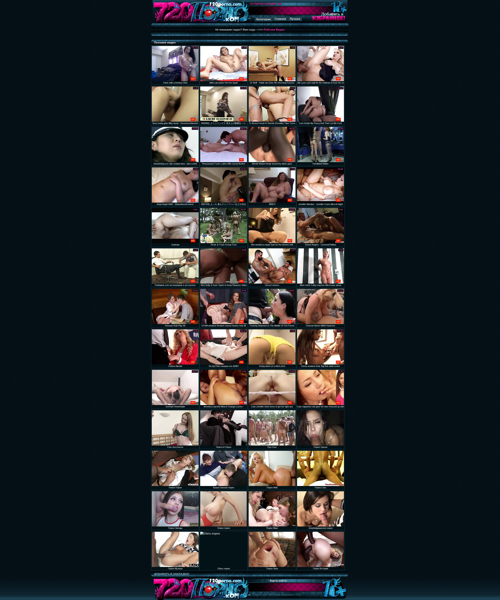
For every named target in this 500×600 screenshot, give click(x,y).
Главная (280, 18)
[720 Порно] (174, 22)
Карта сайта (278, 580)
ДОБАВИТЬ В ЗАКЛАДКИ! (171, 574)
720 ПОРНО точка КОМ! (262, 4)
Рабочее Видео (274, 29)
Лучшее (295, 18)
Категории (263, 19)
